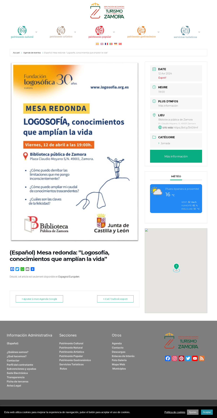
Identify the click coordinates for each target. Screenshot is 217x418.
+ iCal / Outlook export (115, 299)
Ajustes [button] (192, 412)
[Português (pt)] (111, 43)
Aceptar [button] (207, 412)
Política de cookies (174, 412)
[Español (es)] (97, 43)
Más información (168, 105)
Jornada (165, 143)
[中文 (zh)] (120, 43)
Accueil (16, 53)
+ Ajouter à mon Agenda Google (39, 299)
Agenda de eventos (32, 53)
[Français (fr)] (106, 43)
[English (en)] (101, 43)
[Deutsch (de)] (115, 43)
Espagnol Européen (68, 276)
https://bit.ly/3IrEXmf (186, 127)
